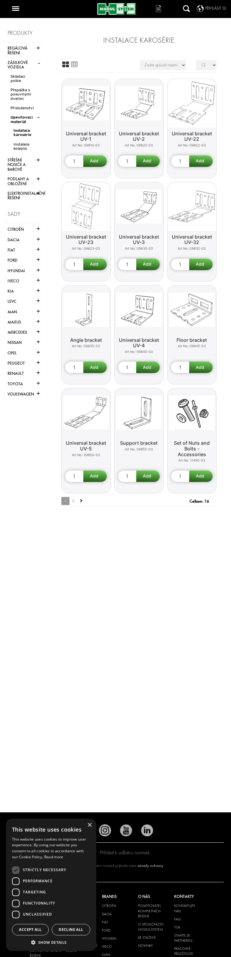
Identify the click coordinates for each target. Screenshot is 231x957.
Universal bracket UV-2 (139, 136)
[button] (51, 942)
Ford (106, 930)
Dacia (107, 914)
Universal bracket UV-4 (139, 343)
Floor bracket (192, 340)
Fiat (105, 922)
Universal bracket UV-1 (86, 136)
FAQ (177, 919)
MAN (106, 954)
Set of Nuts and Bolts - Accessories (192, 448)
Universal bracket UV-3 (139, 239)
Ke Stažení (147, 937)
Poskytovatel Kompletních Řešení (149, 911)
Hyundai (109, 938)
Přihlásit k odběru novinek (125, 853)
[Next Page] (81, 501)
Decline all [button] (71, 929)
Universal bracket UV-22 (192, 136)
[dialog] (51, 885)
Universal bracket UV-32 (192, 239)
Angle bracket (86, 340)
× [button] (89, 825)
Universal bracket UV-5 (86, 446)
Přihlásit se (215, 8)
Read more (53, 856)
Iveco (107, 946)
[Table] (74, 64)
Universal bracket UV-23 (86, 239)
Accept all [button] (30, 929)
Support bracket (139, 443)
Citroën (109, 906)
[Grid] (65, 64)
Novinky (145, 945)
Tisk (177, 927)
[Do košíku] (95, 161)
